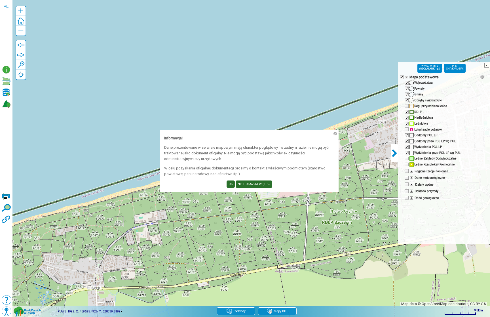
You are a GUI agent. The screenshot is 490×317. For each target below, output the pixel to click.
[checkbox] (401, 76)
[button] (21, 11)
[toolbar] (6, 32)
